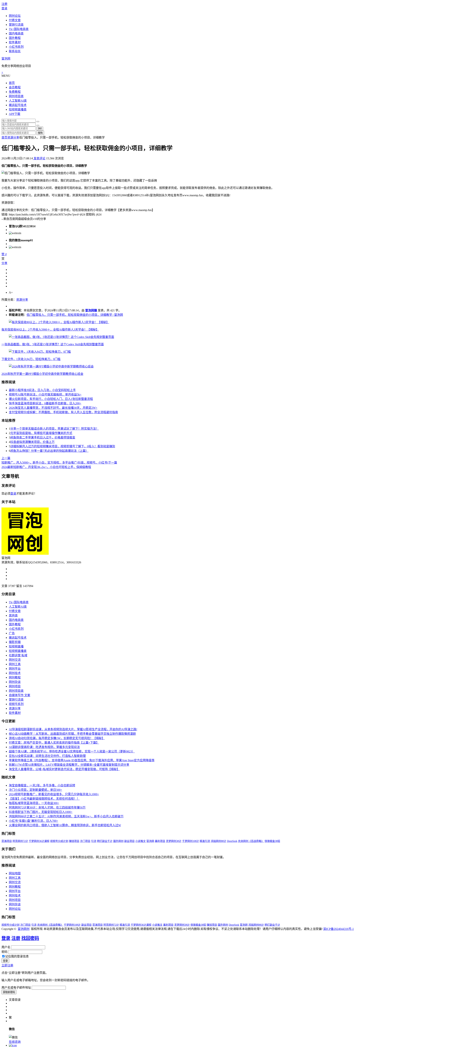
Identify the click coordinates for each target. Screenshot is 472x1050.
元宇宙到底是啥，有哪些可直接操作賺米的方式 (41, 433)
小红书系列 (16, 46)
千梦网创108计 (190, 841)
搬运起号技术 (18, 105)
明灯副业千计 (104, 841)
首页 (12, 82)
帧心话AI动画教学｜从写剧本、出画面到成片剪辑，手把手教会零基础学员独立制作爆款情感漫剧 (72, 733)
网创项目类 (16, 96)
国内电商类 (16, 33)
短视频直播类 (18, 109)
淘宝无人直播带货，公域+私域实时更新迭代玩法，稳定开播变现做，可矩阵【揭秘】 (64, 769)
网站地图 (15, 873)
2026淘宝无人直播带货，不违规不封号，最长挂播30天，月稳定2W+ (53, 407)
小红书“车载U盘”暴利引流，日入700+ (33, 820)
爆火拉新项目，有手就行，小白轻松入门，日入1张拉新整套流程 (51, 398)
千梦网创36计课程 (39, 841)
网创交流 (15, 659)
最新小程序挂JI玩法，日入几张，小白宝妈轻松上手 (42, 390)
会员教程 (15, 87)
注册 (4, 4)
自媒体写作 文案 (19, 695)
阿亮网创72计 (20, 841)
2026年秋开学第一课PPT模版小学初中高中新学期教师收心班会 (42, 373)
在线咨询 (15, 1041)
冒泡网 (5, 58)
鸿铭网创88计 (218, 841)
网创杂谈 (15, 681)
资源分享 (13, 137)
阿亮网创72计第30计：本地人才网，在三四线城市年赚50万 (47, 807)
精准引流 (205, 841)
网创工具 (15, 664)
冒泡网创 (24, 928)
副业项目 (129, 841)
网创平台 (15, 668)
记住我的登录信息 (17, 956)
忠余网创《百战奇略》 (251, 841)
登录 (4, 8)
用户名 (5, 947)
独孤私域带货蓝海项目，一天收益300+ (34, 803)
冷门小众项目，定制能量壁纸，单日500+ (35, 789)
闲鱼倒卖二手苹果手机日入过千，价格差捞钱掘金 (42, 437)
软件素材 (15, 42)
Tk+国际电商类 (19, 29)
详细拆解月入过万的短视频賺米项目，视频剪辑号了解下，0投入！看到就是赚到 (62, 446)
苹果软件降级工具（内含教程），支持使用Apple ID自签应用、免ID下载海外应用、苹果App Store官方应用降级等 (82, 760)
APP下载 (14, 113)
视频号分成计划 (59, 841)
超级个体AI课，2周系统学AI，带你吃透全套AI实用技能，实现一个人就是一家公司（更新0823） (72, 751)
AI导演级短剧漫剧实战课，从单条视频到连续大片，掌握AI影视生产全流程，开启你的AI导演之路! (73, 729)
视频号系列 (16, 704)
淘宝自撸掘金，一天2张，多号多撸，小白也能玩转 (42, 785)
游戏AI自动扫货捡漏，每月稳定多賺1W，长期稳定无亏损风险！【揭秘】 (57, 738)
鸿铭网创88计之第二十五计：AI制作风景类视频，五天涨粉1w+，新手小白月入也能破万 (66, 816)
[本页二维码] (13, 1045)
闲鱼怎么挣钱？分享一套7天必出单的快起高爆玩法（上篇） (49, 450)
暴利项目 (160, 841)
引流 (93, 841)
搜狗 (40, 133)
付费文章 (15, 20)
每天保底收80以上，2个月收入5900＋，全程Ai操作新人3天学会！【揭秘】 (50, 329)
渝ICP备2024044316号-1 (338, 928)
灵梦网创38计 (173, 841)
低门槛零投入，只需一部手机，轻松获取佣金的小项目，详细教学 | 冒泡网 (75, 314)
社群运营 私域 (18, 655)
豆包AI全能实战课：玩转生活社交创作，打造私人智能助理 (47, 755)
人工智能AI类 (18, 100)
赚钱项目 (74, 841)
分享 (4, 263)
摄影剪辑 (15, 642)
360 (40, 128)
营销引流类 (16, 24)
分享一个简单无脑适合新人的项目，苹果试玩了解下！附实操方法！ (54, 428)
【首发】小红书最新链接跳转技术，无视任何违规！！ (44, 798)
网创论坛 (15, 15)
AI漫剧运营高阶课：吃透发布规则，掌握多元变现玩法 (44, 747)
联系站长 (15, 51)
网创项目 (15, 686)
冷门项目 (85, 841)
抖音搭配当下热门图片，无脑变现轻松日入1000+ (40, 812)
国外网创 (118, 841)
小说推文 (140, 841)
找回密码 (30, 938)
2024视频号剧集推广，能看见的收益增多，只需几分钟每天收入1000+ (54, 794)
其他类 (13, 615)
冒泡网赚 (91, 310)
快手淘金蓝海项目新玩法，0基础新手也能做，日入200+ (45, 403)
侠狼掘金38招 (272, 841)
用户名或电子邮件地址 (16, 987)
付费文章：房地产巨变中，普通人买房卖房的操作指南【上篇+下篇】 (54, 742)
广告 (12, 633)
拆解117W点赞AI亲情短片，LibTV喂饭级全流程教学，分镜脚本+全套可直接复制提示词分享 (69, 764)
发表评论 (39, 158)
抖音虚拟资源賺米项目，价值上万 (32, 441)
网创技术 (15, 673)
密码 (4, 951)
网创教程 (15, 677)
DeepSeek (232, 841)
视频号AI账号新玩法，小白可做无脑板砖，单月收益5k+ (45, 394)
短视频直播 (16, 646)
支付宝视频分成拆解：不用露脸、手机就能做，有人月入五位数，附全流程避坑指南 (63, 412)
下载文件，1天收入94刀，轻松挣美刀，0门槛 (30, 359)
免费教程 (15, 91)
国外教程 (15, 37)
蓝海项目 (6, 841)
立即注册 (7, 965)
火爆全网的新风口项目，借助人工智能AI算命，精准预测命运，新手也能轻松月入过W (65, 825)
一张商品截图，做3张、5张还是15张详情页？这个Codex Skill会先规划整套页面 (52, 344)
